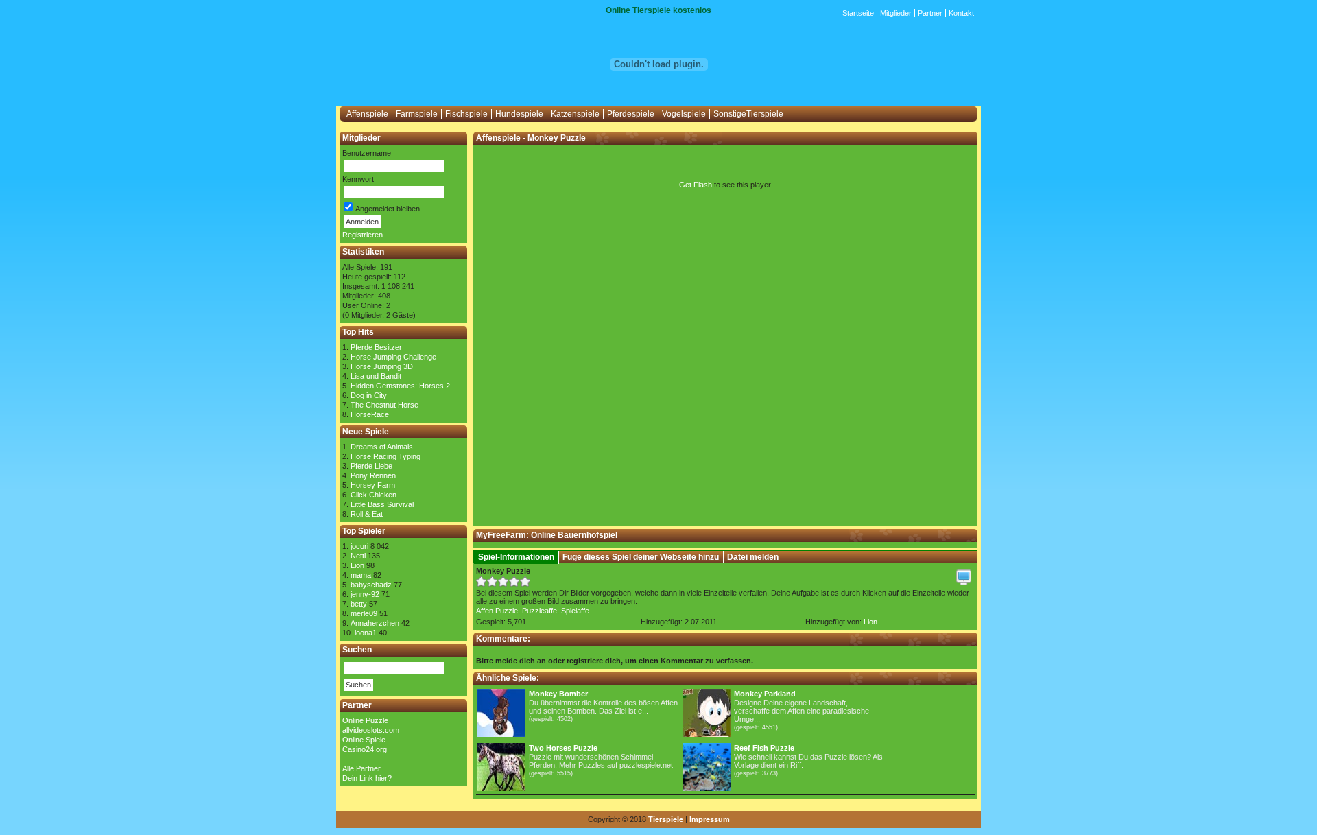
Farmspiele (417, 114)
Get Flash (695, 184)
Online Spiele (363, 740)
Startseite (858, 13)
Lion (357, 565)
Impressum (709, 819)
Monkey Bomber (558, 694)
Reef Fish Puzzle (764, 748)
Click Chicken (373, 495)
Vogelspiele (684, 114)
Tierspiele (665, 819)
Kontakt (961, 13)
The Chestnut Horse (384, 405)
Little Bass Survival (382, 504)
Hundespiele (519, 114)
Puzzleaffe (539, 611)
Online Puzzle (365, 720)
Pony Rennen (373, 475)
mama (361, 575)
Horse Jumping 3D (382, 366)
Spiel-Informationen (516, 557)
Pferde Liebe (371, 466)
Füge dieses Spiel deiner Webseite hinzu (640, 557)
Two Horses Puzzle (563, 748)
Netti (358, 556)
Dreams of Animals (382, 447)
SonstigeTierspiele (748, 114)
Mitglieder (896, 13)
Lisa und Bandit (376, 376)
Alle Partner (361, 768)
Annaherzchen (375, 623)
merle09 (364, 613)
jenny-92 (365, 594)
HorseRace (370, 414)
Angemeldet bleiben (387, 208)
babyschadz (371, 584)
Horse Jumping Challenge (393, 357)
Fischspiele (466, 114)
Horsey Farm (373, 485)
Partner (930, 13)
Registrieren (362, 235)
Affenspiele (367, 114)
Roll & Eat (367, 514)
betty (359, 604)
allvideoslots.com (370, 730)
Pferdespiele (630, 114)
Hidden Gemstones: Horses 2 (400, 385)
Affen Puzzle (497, 611)
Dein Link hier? (367, 778)
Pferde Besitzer (376, 347)
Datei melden (753, 557)
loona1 (366, 632)
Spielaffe (575, 611)
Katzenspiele (575, 114)
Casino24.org (364, 749)
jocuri (359, 546)
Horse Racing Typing (385, 456)
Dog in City (369, 395)
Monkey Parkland (765, 694)
